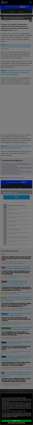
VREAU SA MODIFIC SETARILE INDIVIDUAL (16, 422)
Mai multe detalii (7, 401)
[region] (16, 409)
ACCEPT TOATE (16, 420)
